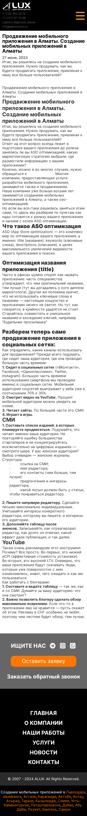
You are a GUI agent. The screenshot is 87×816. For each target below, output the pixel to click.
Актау (78, 796)
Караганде (47, 796)
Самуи (64, 809)
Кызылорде (45, 801)
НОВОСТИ (43, 752)
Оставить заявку (43, 661)
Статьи (8, 83)
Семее (63, 801)
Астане (29, 796)
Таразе (27, 801)
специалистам (40, 173)
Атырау (12, 801)
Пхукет (34, 809)
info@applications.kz (15, 26)
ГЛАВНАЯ (43, 713)
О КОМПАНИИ (43, 723)
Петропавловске (45, 805)
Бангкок (49, 809)
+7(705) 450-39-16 (13, 13)
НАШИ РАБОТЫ (43, 733)
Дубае (67, 805)
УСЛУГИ (44, 742)
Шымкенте (12, 796)
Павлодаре (76, 792)
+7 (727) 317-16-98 (14, 17)
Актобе (64, 796)
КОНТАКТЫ (43, 762)
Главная (9, 79)
